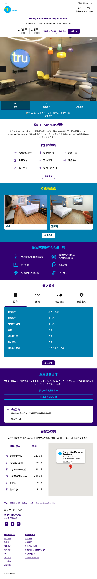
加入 (85, 11)
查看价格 (75, 31)
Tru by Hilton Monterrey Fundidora (42, 503)
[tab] (15, 105)
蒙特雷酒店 (22, 503)
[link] (16, 419)
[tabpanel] (48, 114)
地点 (6, 503)
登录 (91, 11)
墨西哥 (12, 503)
